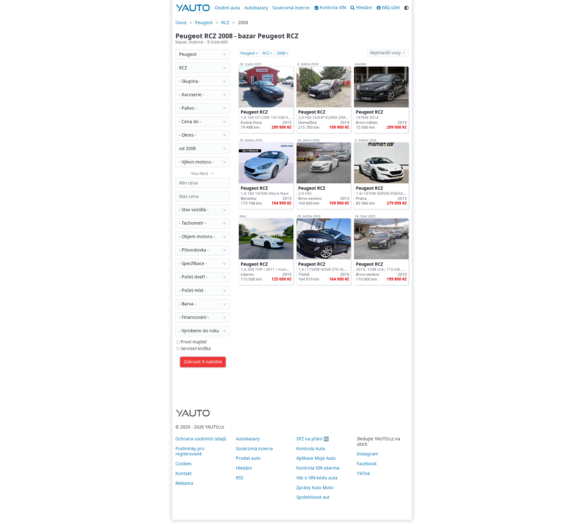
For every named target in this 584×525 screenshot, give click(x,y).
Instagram (367, 454)
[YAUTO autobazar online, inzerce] (192, 8)
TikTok (363, 473)
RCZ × (267, 53)
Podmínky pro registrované (190, 451)
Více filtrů (199, 173)
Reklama (184, 483)
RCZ (225, 23)
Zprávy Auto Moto (315, 488)
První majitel (193, 342)
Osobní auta (227, 8)
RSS (239, 478)
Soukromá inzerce (291, 8)
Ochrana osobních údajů (200, 439)
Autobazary (256, 8)
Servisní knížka (195, 348)
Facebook (367, 464)
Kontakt (183, 473)
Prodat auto (248, 458)
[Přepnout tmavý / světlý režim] (406, 7)
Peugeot (204, 23)
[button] (203, 362)
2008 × (282, 53)
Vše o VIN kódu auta (317, 478)
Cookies (183, 464)
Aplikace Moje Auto (316, 458)
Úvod (180, 23)
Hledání (244, 468)
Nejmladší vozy (385, 53)
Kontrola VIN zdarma (317, 468)
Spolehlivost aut (312, 497)
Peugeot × (249, 53)
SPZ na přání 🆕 (312, 439)
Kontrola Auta (310, 449)
